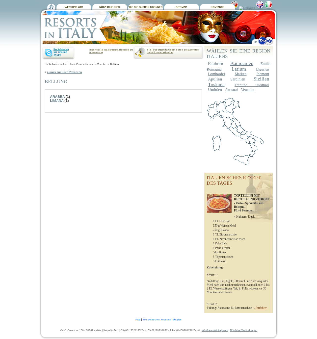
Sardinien (237, 79)
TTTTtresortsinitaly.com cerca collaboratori (173, 49)
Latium (239, 69)
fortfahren (261, 308)
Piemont (263, 74)
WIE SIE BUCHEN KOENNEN (145, 7)
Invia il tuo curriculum (160, 52)
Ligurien (262, 69)
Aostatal (231, 90)
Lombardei (216, 74)
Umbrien (215, 89)
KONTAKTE (217, 7)
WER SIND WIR (74, 7)
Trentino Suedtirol (252, 85)
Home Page (75, 64)
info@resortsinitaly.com (215, 330)
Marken (241, 74)
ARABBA (57, 97)
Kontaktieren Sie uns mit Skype (61, 52)
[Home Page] (51, 6)
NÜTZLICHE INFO (109, 7)
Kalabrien (215, 64)
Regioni (89, 64)
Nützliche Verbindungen (243, 330)
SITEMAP (181, 7)
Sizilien (261, 78)
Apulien (215, 79)
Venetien (102, 64)
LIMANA (56, 101)
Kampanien (241, 63)
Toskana (216, 84)
